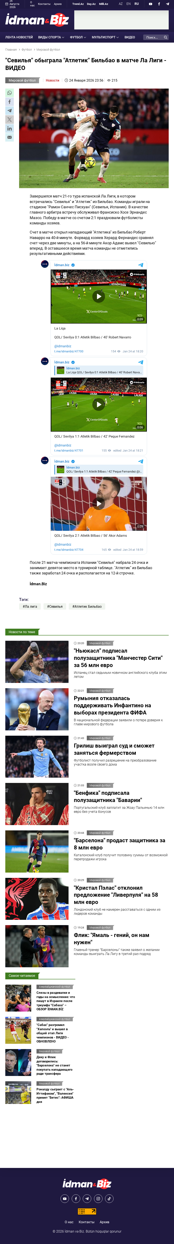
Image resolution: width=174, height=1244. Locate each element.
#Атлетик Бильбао (87, 607)
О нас (32, 4)
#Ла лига (30, 607)
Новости (52, 80)
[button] (9, 93)
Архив (58, 4)
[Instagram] (98, 1198)
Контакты (44, 4)
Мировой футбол (22, 80)
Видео (130, 37)
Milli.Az (103, 4)
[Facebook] (159, 4)
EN (128, 4)
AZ (121, 4)
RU (137, 4)
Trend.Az (78, 4)
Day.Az (91, 4)
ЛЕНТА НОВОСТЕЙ (19, 37)
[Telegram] (167, 4)
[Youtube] (150, 4)
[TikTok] (109, 1198)
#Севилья (55, 607)
